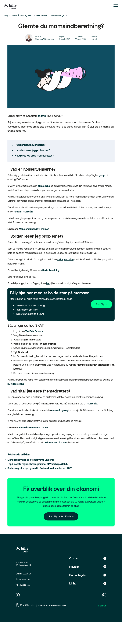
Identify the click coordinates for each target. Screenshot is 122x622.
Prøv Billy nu (101, 304)
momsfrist (92, 403)
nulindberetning (15, 383)
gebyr (102, 175)
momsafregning (59, 410)
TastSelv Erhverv (34, 331)
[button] (87, 558)
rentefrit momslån (23, 211)
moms (42, 115)
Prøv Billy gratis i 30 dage (61, 516)
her (48, 283)
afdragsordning (65, 259)
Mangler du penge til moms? (34, 229)
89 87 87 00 (24, 579)
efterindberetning (50, 270)
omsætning (44, 186)
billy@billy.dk (24, 585)
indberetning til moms (56, 442)
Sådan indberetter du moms (33, 427)
